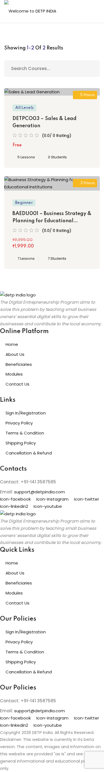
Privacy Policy (19, 423)
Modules (14, 374)
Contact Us (17, 384)
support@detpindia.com (39, 492)
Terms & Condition (25, 433)
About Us (15, 354)
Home (12, 344)
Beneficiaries (19, 364)
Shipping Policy (21, 443)
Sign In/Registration (26, 413)
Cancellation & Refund (29, 453)
